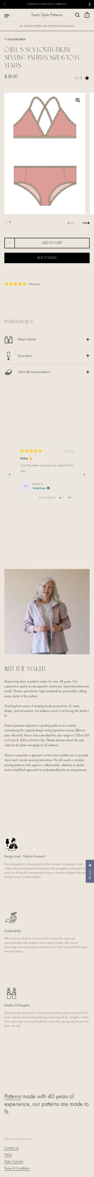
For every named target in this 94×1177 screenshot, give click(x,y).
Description (25, 356)
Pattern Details (27, 339)
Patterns (12, 1097)
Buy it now (47, 258)
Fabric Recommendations (34, 372)
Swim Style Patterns (47, 15)
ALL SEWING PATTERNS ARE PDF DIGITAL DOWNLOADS (47, 26)
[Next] (84, 474)
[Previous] (9, 474)
